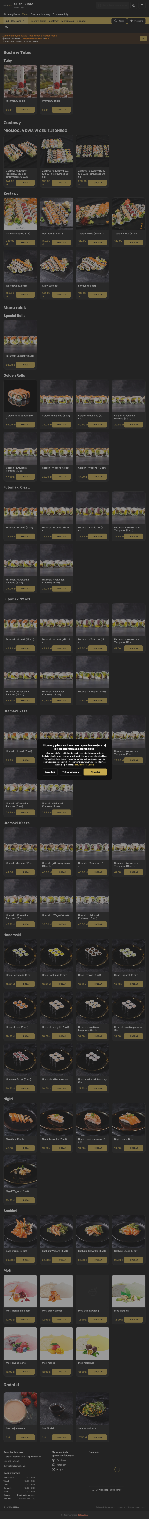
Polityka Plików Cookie (84, 765)
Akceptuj (95, 772)
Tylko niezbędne (70, 772)
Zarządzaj (50, 772)
